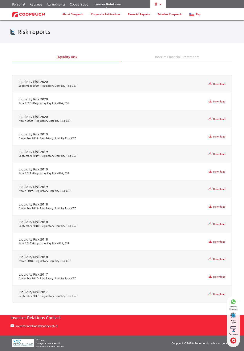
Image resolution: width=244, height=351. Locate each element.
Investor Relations (107, 4)
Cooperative (79, 4)
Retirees (36, 4)
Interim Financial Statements (177, 57)
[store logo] (28, 14)
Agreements (56, 4)
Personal (18, 4)
